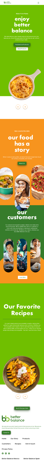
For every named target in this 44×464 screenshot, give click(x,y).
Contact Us (6, 432)
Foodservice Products (22, 44)
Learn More (23, 277)
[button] (38, 2)
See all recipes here (22, 408)
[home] (7, 2)
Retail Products (22, 49)
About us (22, 163)
